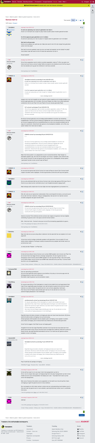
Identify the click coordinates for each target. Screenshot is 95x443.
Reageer (15, 23)
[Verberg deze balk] (88, 5)
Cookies (28, 440)
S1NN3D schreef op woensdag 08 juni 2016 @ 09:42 (39, 206)
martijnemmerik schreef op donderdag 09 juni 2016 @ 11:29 (41, 300)
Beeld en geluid (13, 16)
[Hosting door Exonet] (82, 422)
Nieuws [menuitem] (14, 1)
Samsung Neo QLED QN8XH (60, 431)
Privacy (28, 438)
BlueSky (81, 429)
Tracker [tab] (92, 7)
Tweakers (3, 430)
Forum (7, 16)
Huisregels (29, 433)
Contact (28, 431)
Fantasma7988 (12, 269)
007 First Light (56, 438)
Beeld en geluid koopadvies (25, 16)
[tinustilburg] (9, 286)
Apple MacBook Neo (57, 429)
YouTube (81, 431)
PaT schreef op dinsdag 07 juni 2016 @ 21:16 (37, 107)
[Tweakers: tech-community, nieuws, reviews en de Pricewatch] (6, 2)
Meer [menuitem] (64, 1)
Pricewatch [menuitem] (38, 1)
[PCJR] (9, 255)
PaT (9, 60)
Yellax (10, 369)
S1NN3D (10, 76)
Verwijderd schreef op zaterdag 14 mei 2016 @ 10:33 (39, 79)
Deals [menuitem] (60, 1)
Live (29, 364)
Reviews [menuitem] (19, 1)
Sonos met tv (37, 16)
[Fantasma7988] (9, 273)
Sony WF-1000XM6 (57, 440)
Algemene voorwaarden (33, 436)
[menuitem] (82, 2)
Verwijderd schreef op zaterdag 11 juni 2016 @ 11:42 (39, 342)
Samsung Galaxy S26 (58, 436)
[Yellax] (9, 373)
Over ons (34, 431)
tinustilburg (11, 282)
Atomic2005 (11, 338)
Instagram (82, 433)
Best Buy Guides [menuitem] (28, 1)
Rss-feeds (82, 436)
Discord (81, 438)
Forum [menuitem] (55, 1)
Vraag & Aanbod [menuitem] (47, 1)
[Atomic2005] (9, 344)
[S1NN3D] (9, 79)
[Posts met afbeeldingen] (76, 20)
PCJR (9, 251)
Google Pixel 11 (56, 433)
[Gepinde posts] (83, 20)
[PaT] (9, 67)
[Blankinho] (9, 235)
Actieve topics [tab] (92, 12)
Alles (73, 20)
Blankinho (11, 231)
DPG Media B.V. (20, 430)
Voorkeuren (35, 440)
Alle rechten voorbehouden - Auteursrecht (12, 432)
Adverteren (29, 429)
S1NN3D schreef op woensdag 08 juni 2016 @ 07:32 (39, 134)
